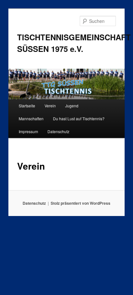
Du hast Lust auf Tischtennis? (79, 118)
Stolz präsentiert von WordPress (80, 203)
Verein (50, 105)
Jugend (71, 105)
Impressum (28, 131)
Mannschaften (31, 118)
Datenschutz (58, 131)
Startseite (27, 105)
